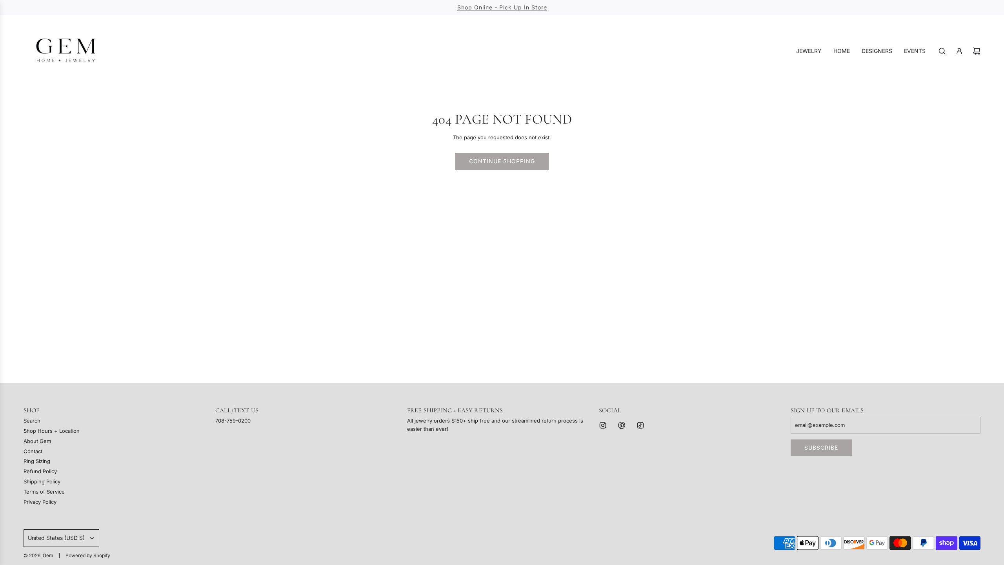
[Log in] (959, 51)
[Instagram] (602, 425)
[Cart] (976, 51)
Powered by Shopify (87, 555)
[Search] (942, 51)
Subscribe (821, 447)
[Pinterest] (621, 425)
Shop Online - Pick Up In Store (502, 7)
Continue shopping (502, 161)
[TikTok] (640, 425)
